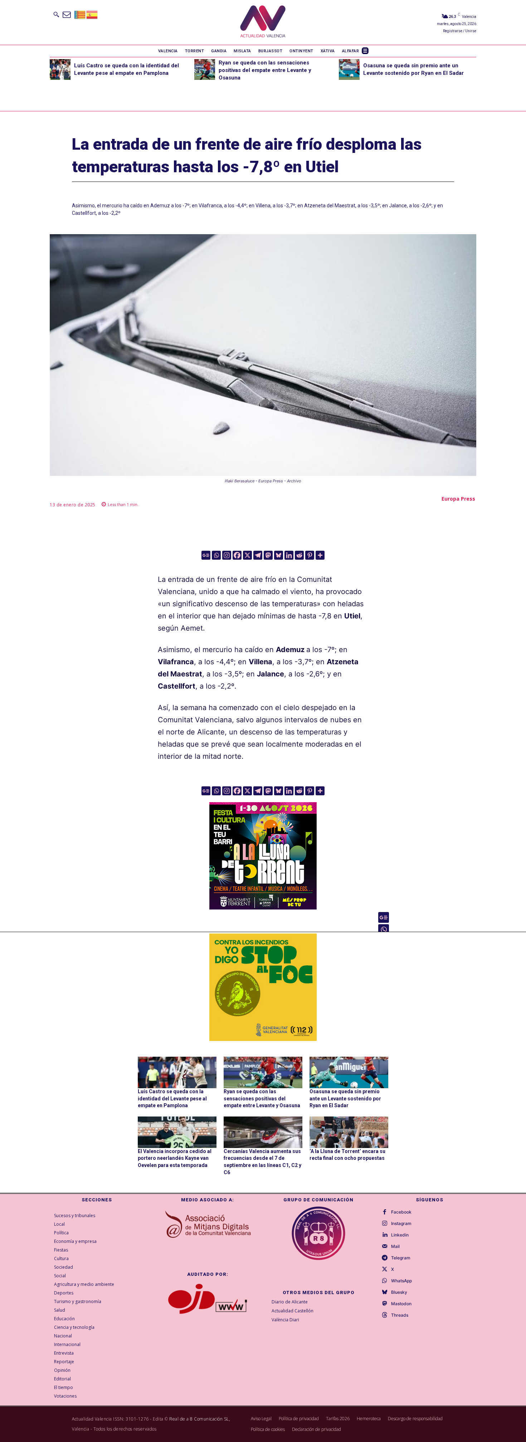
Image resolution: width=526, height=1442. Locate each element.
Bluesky (399, 1292)
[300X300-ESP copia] (263, 987)
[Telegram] (257, 555)
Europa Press (458, 498)
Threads (399, 1315)
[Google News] (205, 555)
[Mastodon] (268, 555)
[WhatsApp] (384, 1281)
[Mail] (384, 1246)
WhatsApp (401, 1280)
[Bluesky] (278, 555)
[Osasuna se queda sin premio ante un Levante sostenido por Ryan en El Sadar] (349, 69)
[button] (56, 14)
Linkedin (400, 1235)
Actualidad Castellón (292, 1311)
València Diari (285, 1320)
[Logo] (263, 22)
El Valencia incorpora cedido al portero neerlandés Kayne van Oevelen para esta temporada (174, 1158)
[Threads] (384, 1315)
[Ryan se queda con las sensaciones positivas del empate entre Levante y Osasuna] (204, 69)
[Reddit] (299, 555)
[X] (247, 555)
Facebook (401, 1212)
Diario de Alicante (290, 1302)
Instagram (401, 1223)
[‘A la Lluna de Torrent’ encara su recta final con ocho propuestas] (349, 1132)
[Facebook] (237, 555)
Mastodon (401, 1303)
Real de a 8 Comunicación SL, (199, 1419)
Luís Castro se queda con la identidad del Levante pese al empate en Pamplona (172, 1098)
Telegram (400, 1257)
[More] (320, 555)
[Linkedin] (288, 555)
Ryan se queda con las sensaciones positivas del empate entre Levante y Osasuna (265, 70)
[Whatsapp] (216, 555)
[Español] (92, 14)
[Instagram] (226, 555)
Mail (395, 1246)
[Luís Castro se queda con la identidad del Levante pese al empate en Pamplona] (60, 69)
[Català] (80, 14)
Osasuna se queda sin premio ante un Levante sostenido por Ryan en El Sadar (345, 1098)
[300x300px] (263, 907)
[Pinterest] (309, 555)
